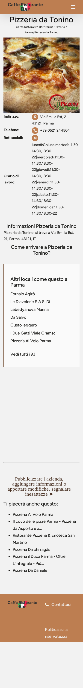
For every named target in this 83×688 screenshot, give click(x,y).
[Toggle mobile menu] (73, 8)
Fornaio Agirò (22, 293)
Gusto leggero (23, 325)
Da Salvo (18, 317)
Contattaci (60, 604)
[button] (41, 486)
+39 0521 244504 (55, 130)
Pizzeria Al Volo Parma (30, 340)
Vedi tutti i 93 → (25, 354)
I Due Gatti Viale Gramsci (33, 333)
